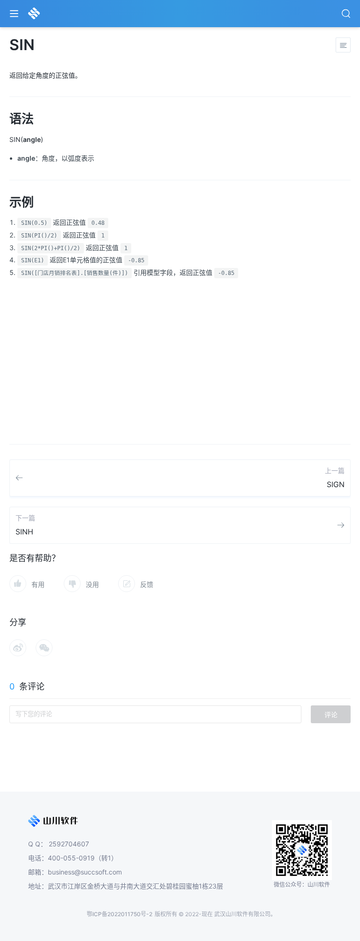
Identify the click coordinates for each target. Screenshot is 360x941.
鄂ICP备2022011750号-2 (119, 914)
